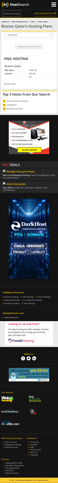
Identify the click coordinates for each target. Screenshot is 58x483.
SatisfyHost (12, 105)
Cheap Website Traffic (14, 463)
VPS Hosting (28, 297)
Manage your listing (13, 445)
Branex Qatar (42, 21)
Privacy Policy (35, 450)
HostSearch (5, 21)
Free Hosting (29, 303)
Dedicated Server (12, 300)
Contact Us (34, 442)
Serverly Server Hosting (17, 101)
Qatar (33, 21)
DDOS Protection (12, 473)
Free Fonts (9, 470)
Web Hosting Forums (44, 13)
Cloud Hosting (44, 297)
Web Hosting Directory (20, 21)
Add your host (11, 442)
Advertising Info (11, 447)
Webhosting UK (11, 317)
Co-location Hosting (33, 300)
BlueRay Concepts (15, 108)
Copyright (34, 455)
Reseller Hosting (12, 303)
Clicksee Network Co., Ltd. (27, 480)
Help (32, 447)
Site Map (33, 445)
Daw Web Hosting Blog (14, 465)
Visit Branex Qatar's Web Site (29, 46)
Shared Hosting (11, 297)
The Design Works (12, 468)
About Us (33, 452)
